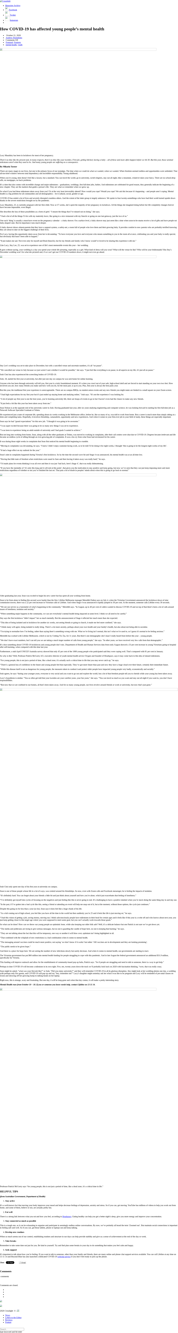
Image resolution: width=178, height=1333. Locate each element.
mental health (11, 45)
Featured (9, 42)
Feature (8, 1322)
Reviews (8, 1320)
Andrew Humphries (14, 38)
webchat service (64, 1257)
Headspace (66, 1216)
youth (20, 45)
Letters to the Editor (13, 1317)
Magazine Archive (12, 5)
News (7, 1315)
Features (17, 42)
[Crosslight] (5, 1)
